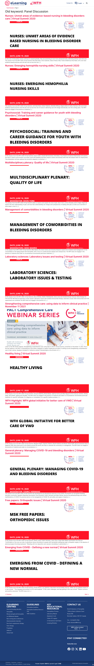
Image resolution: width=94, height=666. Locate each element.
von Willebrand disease (12, 616)
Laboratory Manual (52, 613)
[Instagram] (73, 649)
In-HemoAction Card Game (54, 620)
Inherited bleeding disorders (14, 609)
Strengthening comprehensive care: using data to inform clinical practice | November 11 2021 (47, 305)
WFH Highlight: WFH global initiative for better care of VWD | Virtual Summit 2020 (43, 402)
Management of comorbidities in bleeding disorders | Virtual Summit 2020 (47, 209)
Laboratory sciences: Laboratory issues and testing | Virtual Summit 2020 (47, 256)
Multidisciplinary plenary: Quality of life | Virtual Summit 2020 (39, 162)
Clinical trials (10, 632)
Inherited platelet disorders (14, 621)
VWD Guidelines (31, 613)
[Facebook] (69, 649)
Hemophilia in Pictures (52, 611)
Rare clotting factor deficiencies (15, 618)
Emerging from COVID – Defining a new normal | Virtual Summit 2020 (44, 547)
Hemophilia (9, 611)
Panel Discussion (10, 7)
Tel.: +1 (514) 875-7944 (73, 620)
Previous (8, 594)
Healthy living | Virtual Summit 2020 (25, 353)
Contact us (69, 3)
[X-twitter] (76, 649)
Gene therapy (10, 625)
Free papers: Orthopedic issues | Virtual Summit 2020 (35, 500)
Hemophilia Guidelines (32, 607)
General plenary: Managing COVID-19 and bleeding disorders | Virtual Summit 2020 (44, 452)
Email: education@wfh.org (74, 622)
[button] (81, 3)
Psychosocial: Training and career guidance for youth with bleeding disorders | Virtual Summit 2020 (43, 114)
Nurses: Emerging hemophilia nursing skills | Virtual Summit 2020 (42, 65)
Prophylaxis (9, 628)
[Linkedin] (80, 649)
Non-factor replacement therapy (15, 623)
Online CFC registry (52, 618)
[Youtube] (84, 649)
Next (87, 594)
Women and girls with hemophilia (15, 614)
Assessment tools (51, 616)
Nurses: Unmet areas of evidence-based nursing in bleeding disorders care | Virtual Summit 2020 (44, 17)
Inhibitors (9, 630)
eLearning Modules (52, 623)
